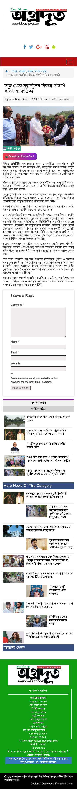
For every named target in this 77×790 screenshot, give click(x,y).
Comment (17, 304)
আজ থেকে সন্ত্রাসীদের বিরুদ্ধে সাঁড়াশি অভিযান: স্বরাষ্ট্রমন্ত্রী (34, 88)
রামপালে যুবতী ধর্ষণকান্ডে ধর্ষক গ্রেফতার (57, 590)
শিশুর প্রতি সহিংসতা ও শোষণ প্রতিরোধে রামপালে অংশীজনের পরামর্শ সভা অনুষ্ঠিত (48, 458)
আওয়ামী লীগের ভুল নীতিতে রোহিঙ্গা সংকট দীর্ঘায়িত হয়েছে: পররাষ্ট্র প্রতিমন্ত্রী (49, 635)
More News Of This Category (28, 485)
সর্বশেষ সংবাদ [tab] (38, 403)
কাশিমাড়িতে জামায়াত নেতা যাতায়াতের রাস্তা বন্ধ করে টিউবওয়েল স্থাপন (49, 575)
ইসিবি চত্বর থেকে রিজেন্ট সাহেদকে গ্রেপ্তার (58, 620)
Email (15, 352)
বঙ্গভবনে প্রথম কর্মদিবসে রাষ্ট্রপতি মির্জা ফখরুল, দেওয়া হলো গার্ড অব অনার (47, 432)
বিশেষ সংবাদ (41, 71)
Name (15, 341)
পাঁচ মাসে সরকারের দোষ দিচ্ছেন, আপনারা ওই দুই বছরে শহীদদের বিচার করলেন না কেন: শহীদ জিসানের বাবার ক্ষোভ (48, 560)
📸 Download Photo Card (19, 156)
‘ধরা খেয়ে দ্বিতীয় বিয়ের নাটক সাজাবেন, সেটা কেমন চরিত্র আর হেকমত (49, 605)
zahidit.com (66, 783)
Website (15, 363)
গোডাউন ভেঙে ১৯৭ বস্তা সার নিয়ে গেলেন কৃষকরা (48, 418)
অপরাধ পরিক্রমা (19, 71)
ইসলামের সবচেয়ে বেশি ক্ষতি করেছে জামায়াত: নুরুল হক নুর (61, 544)
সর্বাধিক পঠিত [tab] (38, 409)
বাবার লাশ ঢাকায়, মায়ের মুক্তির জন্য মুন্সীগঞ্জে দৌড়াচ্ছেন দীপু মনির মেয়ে (46, 472)
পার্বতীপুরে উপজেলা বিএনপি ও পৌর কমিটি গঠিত (46, 445)
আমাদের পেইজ (14, 647)
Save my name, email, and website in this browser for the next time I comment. (34, 380)
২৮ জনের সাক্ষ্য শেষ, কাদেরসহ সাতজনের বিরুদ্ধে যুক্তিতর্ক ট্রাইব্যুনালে (48, 528)
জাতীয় (30, 71)
